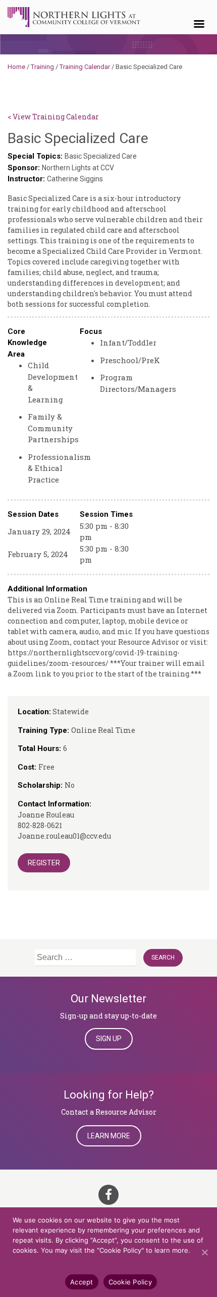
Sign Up (109, 1039)
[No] (204, 1252)
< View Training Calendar (53, 116)
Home (16, 67)
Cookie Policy (130, 1282)
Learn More (108, 1136)
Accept (81, 1282)
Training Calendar (85, 67)
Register (44, 863)
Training (42, 67)
